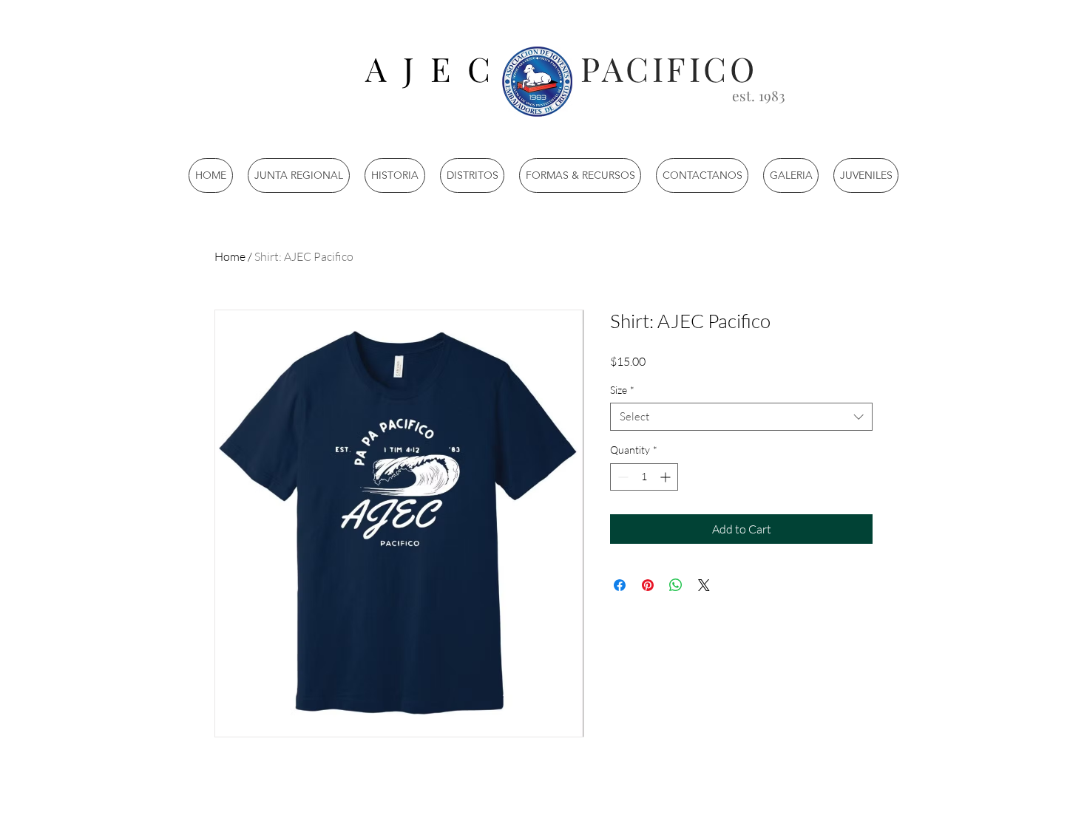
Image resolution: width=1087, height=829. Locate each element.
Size (622, 389)
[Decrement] (621, 477)
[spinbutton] (644, 477)
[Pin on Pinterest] (648, 585)
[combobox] (741, 417)
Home (229, 256)
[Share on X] (704, 585)
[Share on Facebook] (620, 585)
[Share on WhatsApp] (676, 585)
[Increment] (666, 477)
